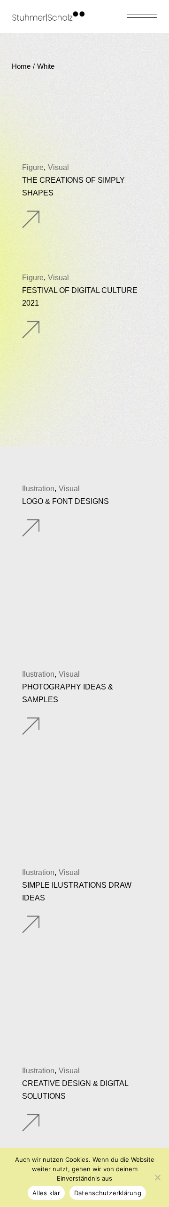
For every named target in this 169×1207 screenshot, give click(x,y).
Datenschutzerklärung (107, 1193)
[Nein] (157, 1177)
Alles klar (46, 1193)
